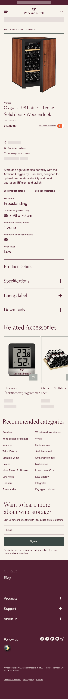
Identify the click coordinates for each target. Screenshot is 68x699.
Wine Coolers (17, 29)
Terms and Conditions (12, 679)
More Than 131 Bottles (15, 470)
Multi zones (41, 464)
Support (10, 608)
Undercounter (43, 445)
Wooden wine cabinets (48, 432)
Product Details (18, 267)
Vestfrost (7, 445)
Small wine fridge (45, 457)
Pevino (6, 464)
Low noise (8, 476)
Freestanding (10, 489)
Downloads (14, 310)
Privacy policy (28, 679)
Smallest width (11, 457)
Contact (10, 571)
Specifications (16, 281)
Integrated (40, 483)
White (38, 438)
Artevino (29, 29)
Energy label (15, 295)
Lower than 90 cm (45, 470)
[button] (34, 64)
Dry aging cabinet (45, 489)
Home (6, 29)
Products (10, 598)
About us (10, 618)
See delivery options (16, 148)
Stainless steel (43, 451)
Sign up (34, 541)
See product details (47, 125)
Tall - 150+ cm (10, 451)
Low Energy (42, 476)
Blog (7, 578)
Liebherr (7, 483)
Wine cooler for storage (15, 438)
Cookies (39, 679)
